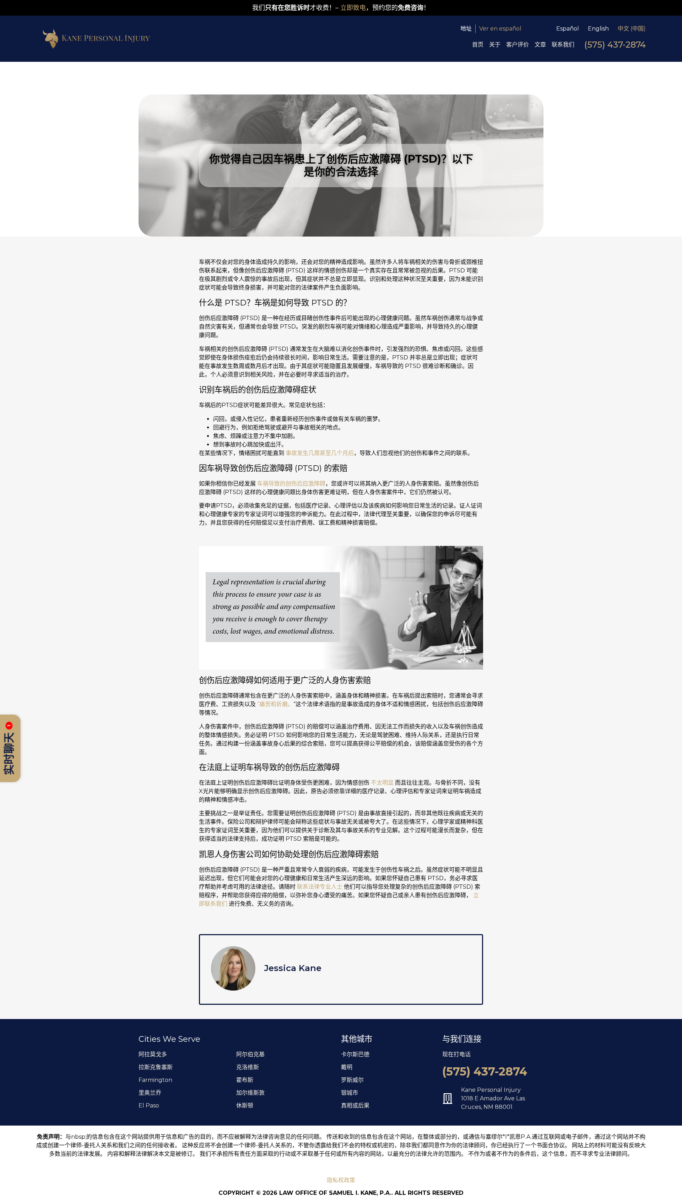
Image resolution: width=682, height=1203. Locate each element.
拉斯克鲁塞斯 (156, 1067)
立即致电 (353, 8)
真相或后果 (355, 1105)
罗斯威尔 (352, 1080)
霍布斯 (244, 1080)
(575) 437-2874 (615, 44)
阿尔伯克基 (250, 1054)
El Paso (149, 1105)
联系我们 (563, 44)
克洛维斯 (247, 1067)
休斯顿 (244, 1105)
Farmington (155, 1080)
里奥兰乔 (150, 1092)
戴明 (346, 1067)
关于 (494, 44)
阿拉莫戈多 (153, 1054)
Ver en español (500, 28)
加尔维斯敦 (250, 1092)
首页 (477, 44)
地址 (466, 28)
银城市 (349, 1092)
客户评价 (517, 44)
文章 (540, 44)
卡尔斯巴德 (355, 1054)
